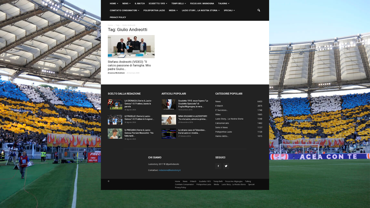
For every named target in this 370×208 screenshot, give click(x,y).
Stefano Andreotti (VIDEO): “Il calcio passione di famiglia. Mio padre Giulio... (129, 65)
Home (113, 3)
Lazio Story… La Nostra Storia (199, 10)
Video (218, 114)
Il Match (140, 3)
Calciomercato (222, 123)
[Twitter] (226, 166)
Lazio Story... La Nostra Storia (229, 118)
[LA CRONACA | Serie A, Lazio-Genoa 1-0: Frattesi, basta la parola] (115, 104)
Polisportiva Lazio (154, 10)
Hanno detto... (222, 136)
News (125, 3)
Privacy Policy (118, 17)
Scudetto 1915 (157, 3)
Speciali (228, 10)
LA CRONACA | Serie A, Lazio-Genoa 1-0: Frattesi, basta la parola (138, 104)
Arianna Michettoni (116, 73)
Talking (222, 3)
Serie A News (221, 127)
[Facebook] (218, 166)
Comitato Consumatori (123, 10)
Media (172, 10)
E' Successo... (221, 110)
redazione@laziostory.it (170, 170)
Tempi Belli (177, 3)
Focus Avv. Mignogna (202, 3)
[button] (258, 10)
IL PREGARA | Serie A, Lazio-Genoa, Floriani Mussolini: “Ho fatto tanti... (139, 133)
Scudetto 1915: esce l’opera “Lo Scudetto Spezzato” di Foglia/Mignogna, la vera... (193, 104)
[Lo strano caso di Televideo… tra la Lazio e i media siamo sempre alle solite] (169, 134)
